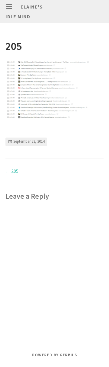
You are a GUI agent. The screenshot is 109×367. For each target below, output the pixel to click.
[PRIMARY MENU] (9, 6)
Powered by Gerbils (54, 355)
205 (11, 171)
